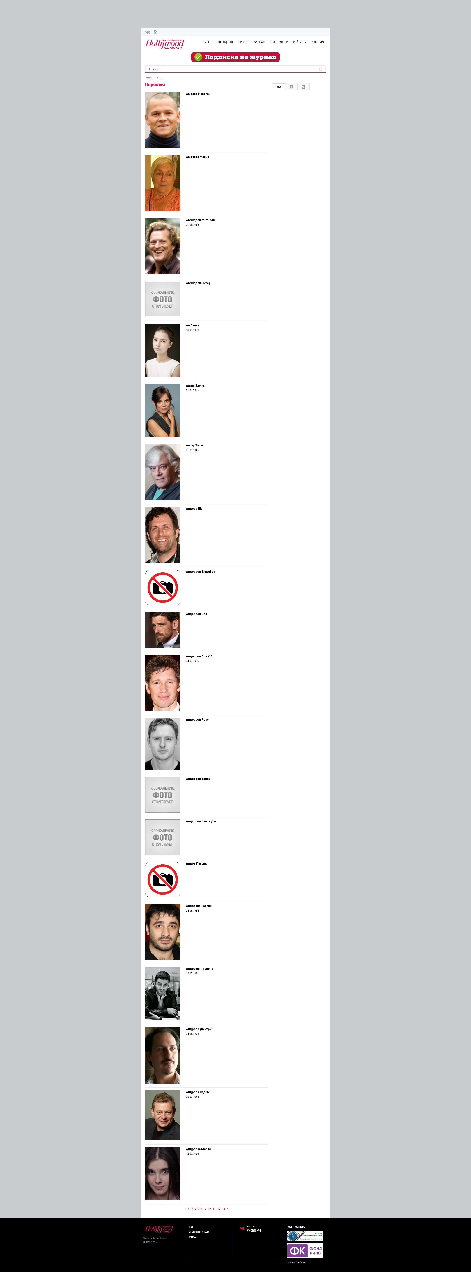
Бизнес (243, 42)
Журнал (259, 42)
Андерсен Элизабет (200, 571)
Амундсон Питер (198, 283)
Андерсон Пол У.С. (199, 656)
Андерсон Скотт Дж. (201, 821)
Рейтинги (300, 42)
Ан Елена (192, 325)
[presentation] (278, 87)
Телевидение (224, 42)
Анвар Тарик (195, 445)
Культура (318, 42)
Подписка (192, 1237)
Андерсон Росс (197, 719)
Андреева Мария (198, 1149)
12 (218, 1208)
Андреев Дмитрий (199, 1029)
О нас (191, 1227)
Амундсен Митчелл (200, 220)
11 (214, 1208)
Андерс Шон (195, 508)
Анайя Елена (195, 385)
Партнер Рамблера (296, 1262)
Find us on (254, 1229)
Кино (206, 42)
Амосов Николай (198, 94)
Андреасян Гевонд (200, 968)
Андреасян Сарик (199, 906)
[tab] (278, 87)
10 (209, 1208)
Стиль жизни (279, 42)
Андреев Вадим (198, 1092)
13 (223, 1208)
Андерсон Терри (198, 779)
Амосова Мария (197, 157)
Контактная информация (199, 1232)
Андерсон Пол (196, 614)
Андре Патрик (196, 863)
